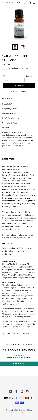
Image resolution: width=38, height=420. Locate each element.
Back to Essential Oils (20, 344)
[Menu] (34, 2)
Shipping (6, 68)
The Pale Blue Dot (19, 410)
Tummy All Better (24, 238)
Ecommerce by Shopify (19, 413)
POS (27, 410)
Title (4, 76)
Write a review (19, 364)
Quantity (29, 76)
